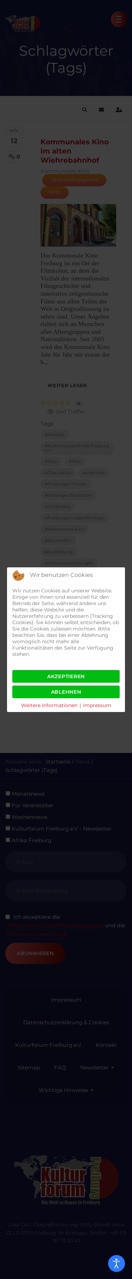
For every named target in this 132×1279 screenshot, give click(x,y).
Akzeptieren (66, 676)
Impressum (97, 705)
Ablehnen (66, 692)
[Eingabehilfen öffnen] (116, 1263)
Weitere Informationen (49, 705)
